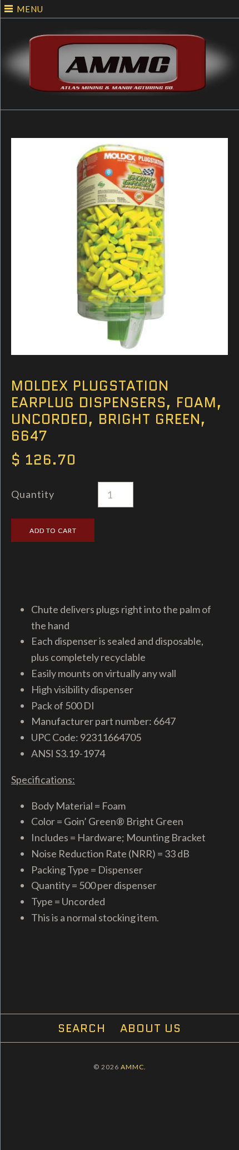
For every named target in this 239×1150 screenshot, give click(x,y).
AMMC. (133, 1067)
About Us (150, 1028)
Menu (30, 9)
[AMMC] (119, 37)
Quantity (32, 494)
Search (82, 1028)
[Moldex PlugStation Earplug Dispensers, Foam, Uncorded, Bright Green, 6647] (119, 146)
